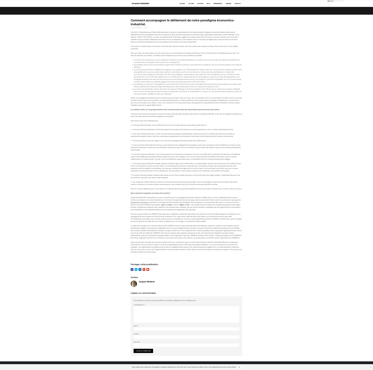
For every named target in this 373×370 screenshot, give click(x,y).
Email (147, 269)
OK (239, 367)
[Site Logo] (140, 3)
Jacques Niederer (136, 27)
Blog (208, 3)
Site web (137, 342)
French (331, 1)
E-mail (136, 334)
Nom (136, 326)
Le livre (191, 3)
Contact (237, 3)
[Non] (371, 367)
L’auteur (200, 3)
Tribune (228, 3)
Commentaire (139, 305)
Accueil (182, 3)
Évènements (218, 3)
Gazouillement (136, 269)
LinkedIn (140, 269)
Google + (143, 269)
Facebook (132, 269)
